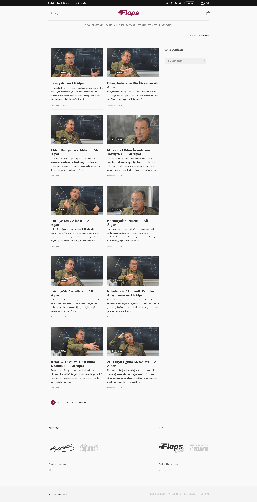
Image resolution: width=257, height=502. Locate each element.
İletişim (205, 494)
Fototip (142, 25)
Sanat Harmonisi (115, 25)
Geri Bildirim (190, 494)
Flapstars (97, 25)
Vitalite (152, 25)
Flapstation (165, 25)
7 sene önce (55, 105)
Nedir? (51, 3)
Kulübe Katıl (80, 3)
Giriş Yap (189, 3)
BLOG (87, 25)
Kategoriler (174, 494)
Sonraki (82, 403)
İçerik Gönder (63, 3)
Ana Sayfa (194, 35)
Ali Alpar (63, 72)
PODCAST (130, 25)
